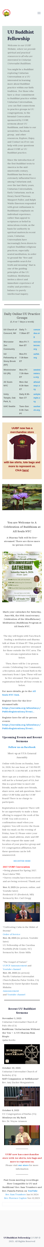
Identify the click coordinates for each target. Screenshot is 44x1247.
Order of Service (11, 934)
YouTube (32, 1190)
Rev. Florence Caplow (15, 1198)
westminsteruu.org (36, 373)
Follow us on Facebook (22, 747)
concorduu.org (36, 333)
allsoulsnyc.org (36, 385)
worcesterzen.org (36, 345)
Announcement (11, 991)
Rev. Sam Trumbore (16, 1194)
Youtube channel (12, 969)
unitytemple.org (36, 398)
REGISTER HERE (22, 861)
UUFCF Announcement (15, 965)
